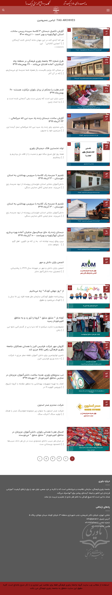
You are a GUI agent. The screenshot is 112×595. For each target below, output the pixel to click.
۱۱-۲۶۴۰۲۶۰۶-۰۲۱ (91, 522)
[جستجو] (3, 10)
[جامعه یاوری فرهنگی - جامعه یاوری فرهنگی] (56, 10)
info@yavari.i (92, 519)
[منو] (108, 10)
